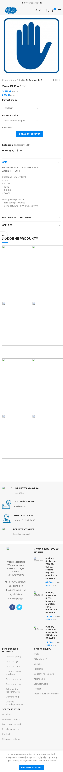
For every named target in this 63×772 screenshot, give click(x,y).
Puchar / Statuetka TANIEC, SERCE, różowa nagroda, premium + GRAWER (51, 568)
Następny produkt (59, 80)
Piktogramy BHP (34, 80)
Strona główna (9, 80)
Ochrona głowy (13, 657)
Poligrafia (38, 669)
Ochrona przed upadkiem (13, 673)
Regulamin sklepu (10, 729)
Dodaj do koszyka (29, 134)
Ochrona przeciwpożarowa (14, 703)
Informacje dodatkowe (16, 218)
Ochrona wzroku (14, 684)
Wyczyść (8, 127)
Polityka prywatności (12, 724)
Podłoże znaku (10, 116)
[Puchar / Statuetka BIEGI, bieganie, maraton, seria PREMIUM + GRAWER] (38, 606)
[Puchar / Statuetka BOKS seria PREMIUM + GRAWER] (38, 636)
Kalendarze (39, 679)
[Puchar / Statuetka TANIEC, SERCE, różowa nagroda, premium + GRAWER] (38, 572)
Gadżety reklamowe (44, 674)
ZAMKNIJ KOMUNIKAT (31, 767)
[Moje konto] (47, 10)
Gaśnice (38, 664)
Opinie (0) (7, 225)
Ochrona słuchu (13, 679)
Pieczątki (38, 689)
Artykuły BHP (40, 659)
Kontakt (6, 734)
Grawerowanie (41, 684)
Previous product (53, 80)
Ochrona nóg (12, 697)
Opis (4, 162)
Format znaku (10, 100)
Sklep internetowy (11, 739)
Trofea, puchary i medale (46, 694)
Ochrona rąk (12, 662)
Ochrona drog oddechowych (12, 690)
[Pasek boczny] (3, 235)
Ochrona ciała (13, 667)
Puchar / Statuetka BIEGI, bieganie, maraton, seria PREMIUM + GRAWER (51, 603)
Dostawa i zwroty (11, 719)
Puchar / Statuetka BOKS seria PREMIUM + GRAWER (51, 632)
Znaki (21, 80)
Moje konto (7, 714)
